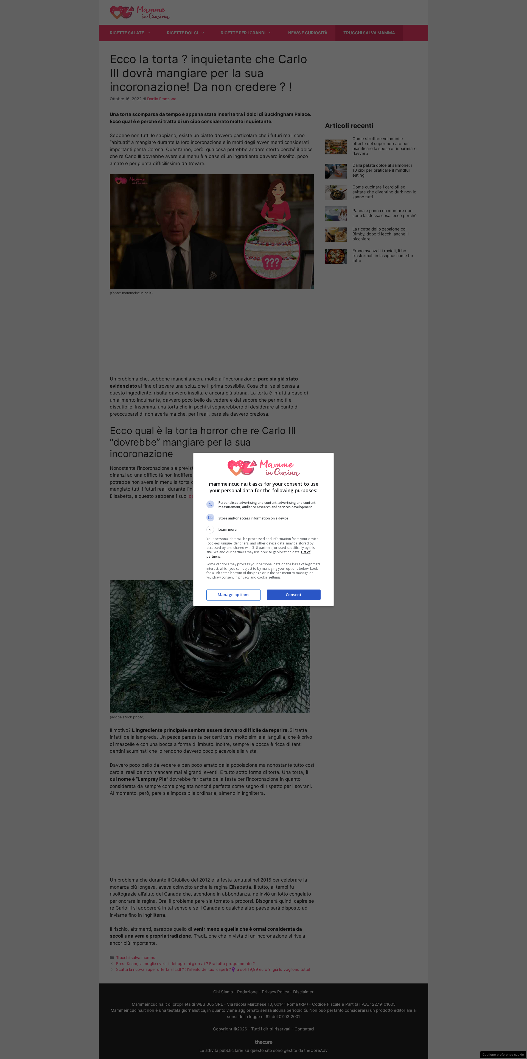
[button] (263, 529)
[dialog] (263, 529)
